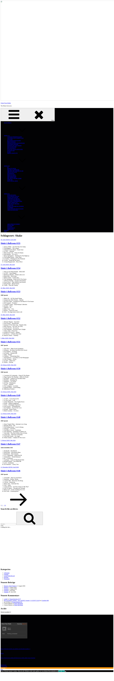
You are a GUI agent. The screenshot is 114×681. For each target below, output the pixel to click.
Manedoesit (10, 173)
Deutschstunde (11, 147)
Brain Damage (11, 141)
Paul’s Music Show (12, 181)
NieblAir (9, 179)
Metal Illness (11, 174)
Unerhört (10, 207)
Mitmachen (10, 225)
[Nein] (65, 671)
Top (2, 669)
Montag (6, 587)
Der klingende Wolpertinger (16, 143)
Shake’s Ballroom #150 (10, 368)
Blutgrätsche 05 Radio (14, 140)
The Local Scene (12, 172)
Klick (2, 653)
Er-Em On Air (11, 150)
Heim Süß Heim (11, 168)
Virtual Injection (12, 210)
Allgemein (7, 573)
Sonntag (6, 589)
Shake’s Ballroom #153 (10, 291)
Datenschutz (11, 227)
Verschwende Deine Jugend (15, 208)
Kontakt (9, 226)
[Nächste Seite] (18, 505)
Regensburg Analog (13, 196)
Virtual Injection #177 (15, 599)
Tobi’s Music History (13, 203)
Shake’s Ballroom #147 (10, 444)
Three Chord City (12, 202)
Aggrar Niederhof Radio (14, 137)
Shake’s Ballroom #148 (10, 417)
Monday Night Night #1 (10, 586)
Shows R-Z (7, 193)
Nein (63, 671)
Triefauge (10, 205)
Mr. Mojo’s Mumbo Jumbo (14, 178)
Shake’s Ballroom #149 (10, 395)
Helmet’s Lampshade (13, 169)
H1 (8, 167)
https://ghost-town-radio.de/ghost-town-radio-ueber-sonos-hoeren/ (18, 658)
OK (60, 671)
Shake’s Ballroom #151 (10, 342)
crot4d (5, 599)
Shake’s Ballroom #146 (10, 471)
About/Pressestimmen (13, 224)
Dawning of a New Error (14, 145)
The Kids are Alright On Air (15, 171)
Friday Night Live (12, 153)
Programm (7, 579)
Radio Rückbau (11, 195)
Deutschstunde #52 (17, 602)
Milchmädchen (11, 177)
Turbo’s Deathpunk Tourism (15, 206)
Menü (52, 120)
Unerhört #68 (45, 600)
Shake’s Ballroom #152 (10, 318)
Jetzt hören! (7, 122)
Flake (9, 151)
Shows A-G (7, 135)
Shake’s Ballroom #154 (10, 268)
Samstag (6, 592)
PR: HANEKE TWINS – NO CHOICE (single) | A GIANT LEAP (22, 600)
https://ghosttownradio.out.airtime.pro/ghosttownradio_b (15, 649)
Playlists (6, 577)
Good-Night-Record (9, 576)
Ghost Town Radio (6, 103)
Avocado (9, 139)
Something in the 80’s (13, 198)
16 (5, 505)
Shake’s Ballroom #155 (10, 243)
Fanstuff (6, 574)
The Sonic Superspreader (14, 201)
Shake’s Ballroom (12, 197)
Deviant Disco (11, 148)
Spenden (6, 230)
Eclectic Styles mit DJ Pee (15, 149)
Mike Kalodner (11, 176)
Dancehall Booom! (12, 144)
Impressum (10, 229)
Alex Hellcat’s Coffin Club (15, 138)
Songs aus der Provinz (13, 200)
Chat (5, 231)
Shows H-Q (7, 166)
